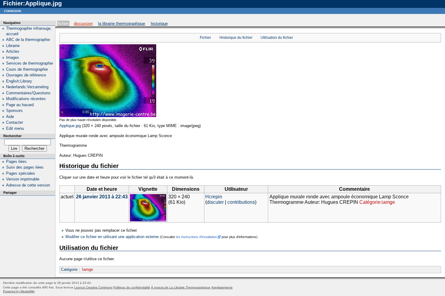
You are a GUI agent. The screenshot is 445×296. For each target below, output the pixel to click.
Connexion (12, 10)
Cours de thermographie (27, 69)
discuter (215, 202)
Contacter (14, 122)
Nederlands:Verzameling (27, 87)
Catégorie (69, 269)
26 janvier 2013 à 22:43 (102, 196)
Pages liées (16, 161)
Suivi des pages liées (25, 167)
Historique (159, 23)
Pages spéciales (20, 173)
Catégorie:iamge (377, 202)
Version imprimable (22, 179)
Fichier (63, 23)
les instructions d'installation (196, 237)
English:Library (19, 81)
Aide (10, 116)
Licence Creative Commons (93, 287)
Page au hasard (20, 105)
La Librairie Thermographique (121, 23)
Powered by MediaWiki (19, 291)
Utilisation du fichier (277, 37)
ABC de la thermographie (28, 39)
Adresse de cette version (28, 185)
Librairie (13, 45)
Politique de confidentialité (131, 287)
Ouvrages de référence (26, 75)
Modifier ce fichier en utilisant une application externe (112, 236)
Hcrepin (213, 196)
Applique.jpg (70, 125)
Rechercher (12, 136)
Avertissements (221, 287)
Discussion (83, 23)
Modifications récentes (26, 98)
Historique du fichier (235, 37)
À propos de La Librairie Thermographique (180, 287)
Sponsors (14, 110)
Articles (12, 51)
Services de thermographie (29, 63)
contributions (241, 202)
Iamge (87, 269)
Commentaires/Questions (28, 93)
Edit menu (15, 128)
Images (12, 57)
